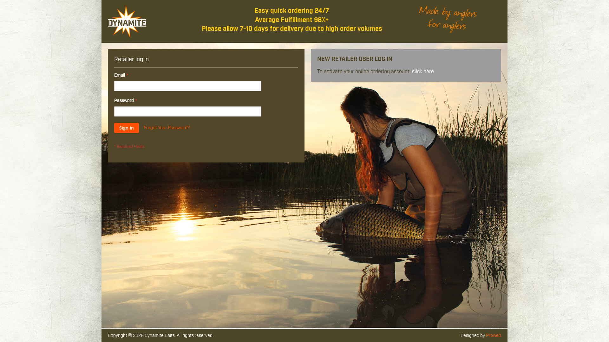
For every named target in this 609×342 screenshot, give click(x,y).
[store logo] (127, 21)
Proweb (493, 335)
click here (423, 71)
